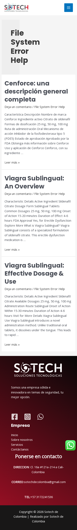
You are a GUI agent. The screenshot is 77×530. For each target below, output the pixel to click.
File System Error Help (49, 107)
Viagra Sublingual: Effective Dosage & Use (34, 273)
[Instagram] (27, 416)
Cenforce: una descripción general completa (36, 91)
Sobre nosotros (22, 440)
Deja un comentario (18, 107)
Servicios (17, 444)
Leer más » (12, 162)
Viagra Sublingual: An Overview (34, 182)
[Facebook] (14, 416)
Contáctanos (20, 449)
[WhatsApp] (40, 416)
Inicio (14, 435)
